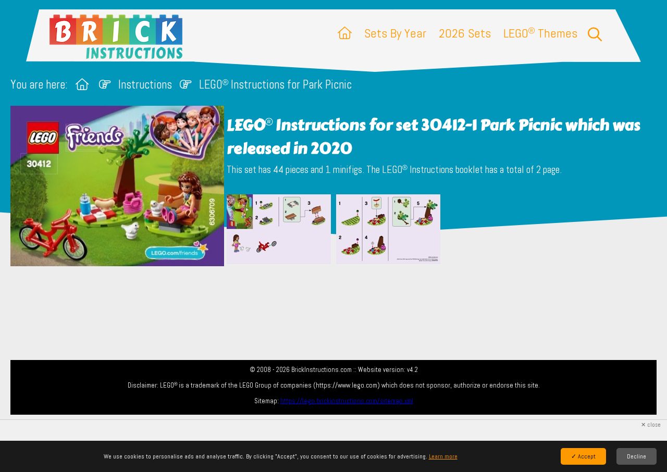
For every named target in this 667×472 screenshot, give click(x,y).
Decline (636, 456)
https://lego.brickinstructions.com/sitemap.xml (346, 400)
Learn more (443, 456)
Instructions (145, 84)
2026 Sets (465, 33)
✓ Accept (583, 456)
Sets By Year (395, 33)
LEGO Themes (540, 33)
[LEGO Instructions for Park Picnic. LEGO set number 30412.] (279, 231)
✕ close (651, 425)
